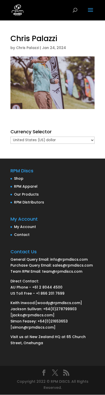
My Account (25, 226)
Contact (22, 234)
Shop (18, 178)
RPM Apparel (25, 186)
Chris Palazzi (27, 47)
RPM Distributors (29, 202)
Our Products (26, 194)
